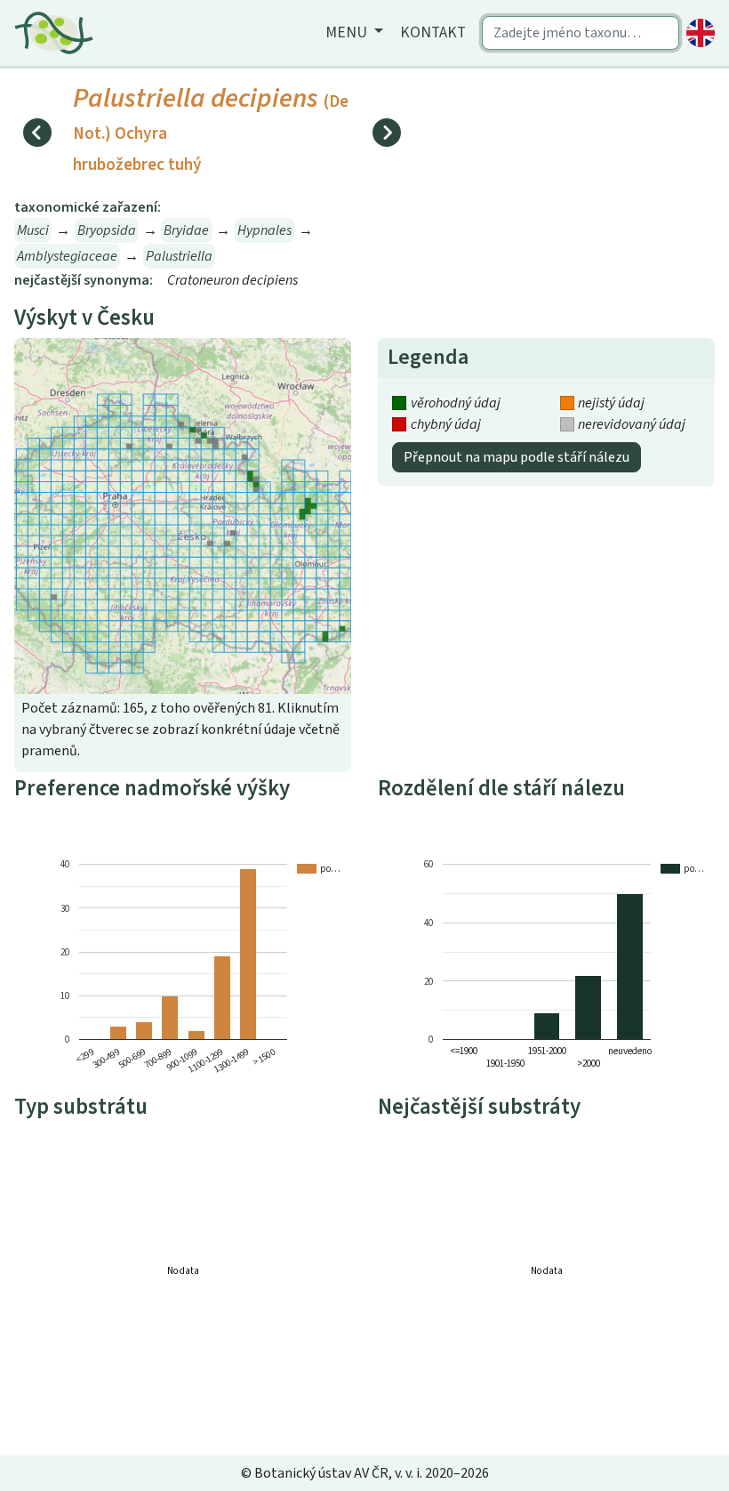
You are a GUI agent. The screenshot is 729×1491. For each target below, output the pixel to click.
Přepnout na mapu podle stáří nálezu (516, 457)
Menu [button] (348, 32)
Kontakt (433, 32)
